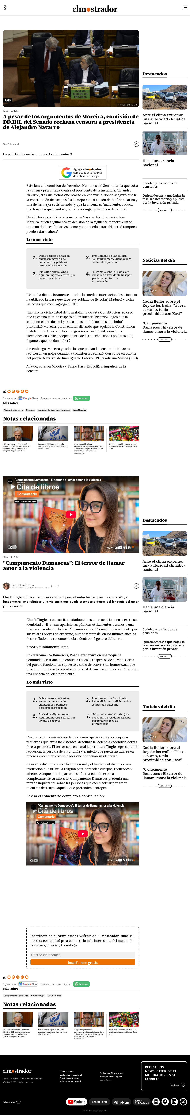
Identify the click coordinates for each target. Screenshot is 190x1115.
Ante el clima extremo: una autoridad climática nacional (163, 119)
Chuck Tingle (38, 995)
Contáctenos (105, 1079)
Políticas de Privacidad (70, 1081)
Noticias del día (158, 260)
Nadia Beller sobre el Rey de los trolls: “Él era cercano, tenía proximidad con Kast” (164, 307)
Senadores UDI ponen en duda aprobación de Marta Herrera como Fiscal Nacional (52, 446)
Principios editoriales (69, 1077)
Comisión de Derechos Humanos (54, 410)
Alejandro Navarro (13, 410)
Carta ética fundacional (71, 1074)
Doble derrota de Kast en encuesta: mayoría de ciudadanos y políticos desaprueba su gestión (54, 260)
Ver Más (163, 210)
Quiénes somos (67, 1071)
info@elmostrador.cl (25, 1081)
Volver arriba (9, 1101)
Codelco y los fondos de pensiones (159, 185)
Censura (30, 410)
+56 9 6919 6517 (9, 1081)
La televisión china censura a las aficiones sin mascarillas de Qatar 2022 (123, 446)
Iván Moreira (79, 410)
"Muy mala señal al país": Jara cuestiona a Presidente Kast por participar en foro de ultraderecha (112, 276)
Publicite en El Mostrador (111, 1072)
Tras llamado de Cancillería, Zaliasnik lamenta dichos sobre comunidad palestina (111, 259)
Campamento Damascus (16, 995)
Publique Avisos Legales (111, 1076)
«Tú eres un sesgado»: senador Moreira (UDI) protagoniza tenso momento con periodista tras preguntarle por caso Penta (16, 447)
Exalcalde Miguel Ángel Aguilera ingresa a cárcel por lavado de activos (57, 275)
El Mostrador (14, 144)
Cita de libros (54, 995)
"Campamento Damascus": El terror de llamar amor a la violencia (164, 327)
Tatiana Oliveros (25, 584)
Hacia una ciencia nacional (158, 162)
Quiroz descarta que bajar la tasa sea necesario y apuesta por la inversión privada (163, 199)
